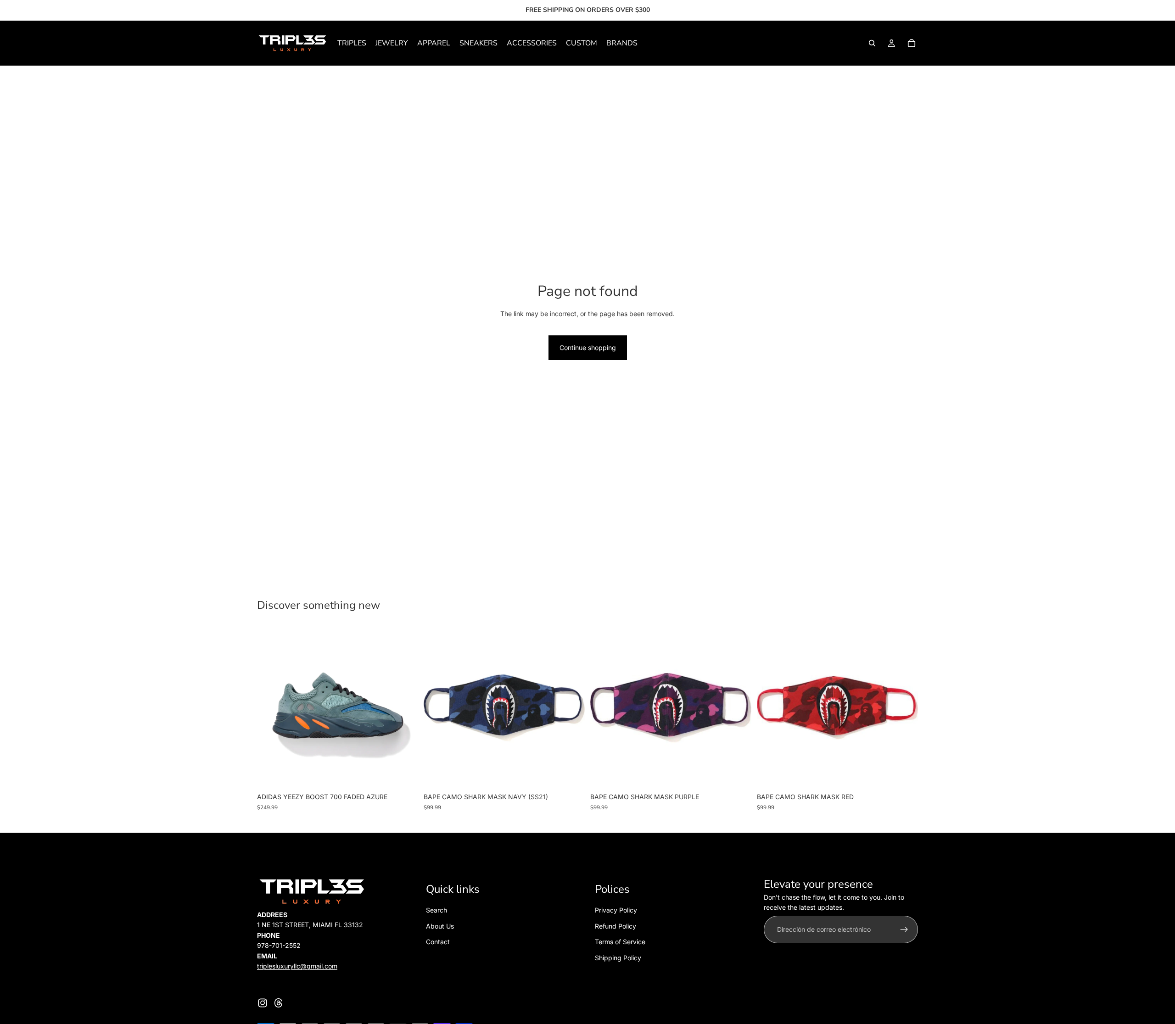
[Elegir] (404, 774)
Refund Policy (615, 926)
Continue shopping (588, 347)
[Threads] (278, 1002)
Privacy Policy (616, 910)
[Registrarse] (904, 929)
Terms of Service (620, 942)
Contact (438, 942)
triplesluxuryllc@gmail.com (297, 966)
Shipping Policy (618, 958)
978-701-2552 (279, 945)
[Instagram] (262, 1002)
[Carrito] (911, 43)
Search (436, 910)
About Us (440, 926)
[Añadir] (570, 774)
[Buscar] (872, 43)
